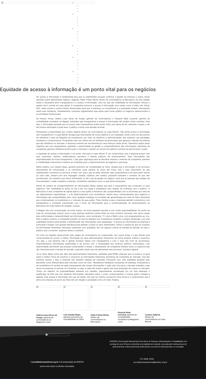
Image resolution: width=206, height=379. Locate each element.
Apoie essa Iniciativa (88, 8)
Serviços (83, 23)
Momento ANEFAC (87, 37)
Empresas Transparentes (86, 14)
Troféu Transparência (84, 28)
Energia (82, 17)
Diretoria (83, 34)
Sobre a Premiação (88, 31)
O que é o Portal (86, 5)
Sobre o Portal (81, 2)
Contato (83, 11)
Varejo (82, 25)
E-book (82, 40)
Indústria (83, 20)
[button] (103, 42)
